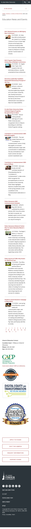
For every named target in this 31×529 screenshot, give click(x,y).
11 (18, 330)
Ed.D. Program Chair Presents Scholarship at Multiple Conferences (15, 61)
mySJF (4, 506)
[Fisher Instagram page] (6, 486)
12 (21, 330)
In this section (8, 8)
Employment (6, 502)
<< (6, 328)
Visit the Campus (15, 446)
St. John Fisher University (8, 2)
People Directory (7, 498)
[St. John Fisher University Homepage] (8, 475)
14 (6, 331)
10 (14, 330)
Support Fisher (15, 459)
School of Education (16, 13)
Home (3, 13)
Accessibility (8, 514)
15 (9, 331)
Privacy (3, 514)
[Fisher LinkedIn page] (13, 486)
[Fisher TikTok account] (16, 486)
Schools (8, 13)
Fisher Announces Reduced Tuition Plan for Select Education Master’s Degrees (14, 227)
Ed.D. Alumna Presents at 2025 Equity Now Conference (15, 32)
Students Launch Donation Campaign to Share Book (15, 300)
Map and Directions (8, 490)
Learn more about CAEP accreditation (13, 366)
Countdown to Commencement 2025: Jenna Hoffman (15, 163)
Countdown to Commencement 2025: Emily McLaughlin (15, 134)
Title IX (13, 514)
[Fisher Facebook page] (3, 486)
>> (15, 331)
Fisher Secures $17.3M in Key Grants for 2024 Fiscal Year (15, 259)
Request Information (15, 453)
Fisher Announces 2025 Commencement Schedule (12, 202)
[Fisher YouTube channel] (10, 486)
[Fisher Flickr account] (19, 486)
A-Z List (4, 494)
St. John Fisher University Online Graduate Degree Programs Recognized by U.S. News (14, 111)
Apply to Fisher (15, 440)
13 (24, 330)
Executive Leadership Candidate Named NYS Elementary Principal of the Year (15, 80)
